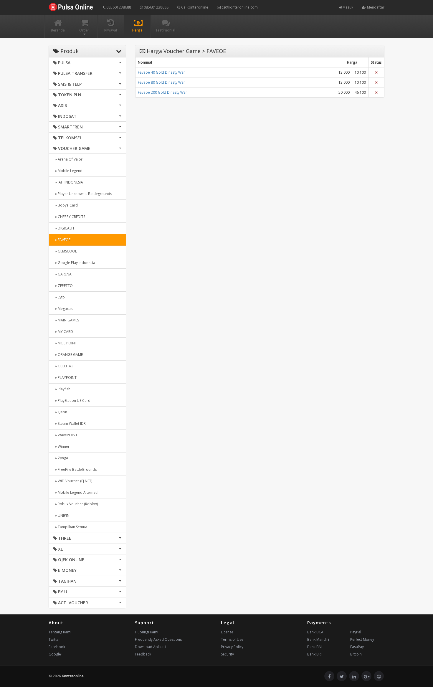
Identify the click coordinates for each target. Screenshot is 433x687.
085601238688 (118, 7)
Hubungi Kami (146, 632)
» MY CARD (63, 331)
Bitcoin (356, 654)
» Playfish (61, 389)
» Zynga (60, 457)
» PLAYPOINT (65, 377)
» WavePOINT (65, 434)
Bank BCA (315, 632)
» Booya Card (65, 205)
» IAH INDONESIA (68, 182)
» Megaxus (62, 308)
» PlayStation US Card (71, 400)
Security (227, 654)
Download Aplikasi (150, 646)
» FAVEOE (61, 239)
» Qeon (60, 411)
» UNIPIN (61, 515)
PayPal (355, 632)
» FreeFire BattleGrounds (75, 469)
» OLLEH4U (63, 366)
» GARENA (62, 274)
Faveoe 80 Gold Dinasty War (161, 82)
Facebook (57, 646)
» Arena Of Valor (67, 159)
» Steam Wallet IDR (69, 423)
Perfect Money (362, 639)
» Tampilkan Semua (70, 526)
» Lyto (59, 297)
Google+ (56, 654)
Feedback (143, 654)
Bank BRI (314, 654)
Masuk (347, 7)
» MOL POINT (65, 343)
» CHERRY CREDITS (69, 216)
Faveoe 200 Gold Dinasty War (162, 92)
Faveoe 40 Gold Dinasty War (161, 72)
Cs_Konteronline (194, 7)
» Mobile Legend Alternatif (76, 492)
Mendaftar (375, 7)
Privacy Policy (232, 646)
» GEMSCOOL (65, 251)
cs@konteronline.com (239, 7)
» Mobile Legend (67, 170)
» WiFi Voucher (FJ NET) (72, 480)
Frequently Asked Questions (158, 639)
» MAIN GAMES (66, 320)
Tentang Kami (60, 632)
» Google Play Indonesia (74, 262)
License (227, 632)
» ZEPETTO (63, 285)
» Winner (61, 446)
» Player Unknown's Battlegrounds (82, 193)
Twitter (54, 639)
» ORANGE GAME (68, 354)
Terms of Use (232, 639)
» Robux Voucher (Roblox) (75, 503)
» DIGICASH (63, 228)
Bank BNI (314, 646)
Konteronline (73, 675)
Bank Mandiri (318, 639)
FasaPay (357, 646)
